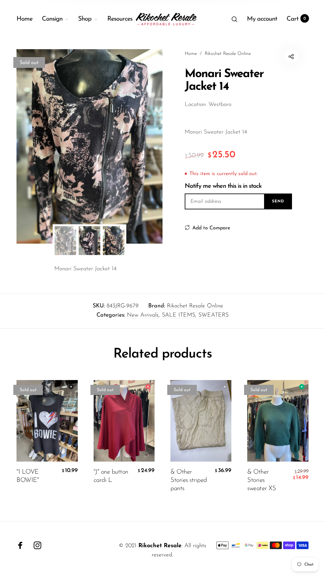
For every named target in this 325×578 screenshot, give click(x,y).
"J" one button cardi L (111, 476)
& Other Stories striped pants (188, 480)
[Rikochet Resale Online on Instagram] (37, 545)
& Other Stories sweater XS (261, 480)
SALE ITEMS (178, 315)
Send (278, 201)
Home (24, 19)
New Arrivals (143, 315)
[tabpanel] (89, 146)
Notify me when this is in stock (223, 186)
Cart (296, 19)
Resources (119, 19)
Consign (52, 19)
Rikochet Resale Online (195, 306)
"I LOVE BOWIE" (28, 476)
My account (262, 19)
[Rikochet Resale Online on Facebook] (20, 545)
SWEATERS (213, 315)
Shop (84, 19)
